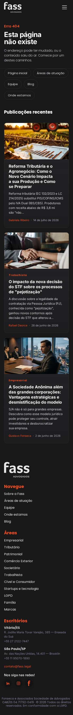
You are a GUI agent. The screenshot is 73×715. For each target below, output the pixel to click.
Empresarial (18, 380)
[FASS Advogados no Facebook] (29, 683)
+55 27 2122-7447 (16, 641)
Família (10, 602)
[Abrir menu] (64, 7)
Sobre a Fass (14, 493)
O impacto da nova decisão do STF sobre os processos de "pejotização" (35, 286)
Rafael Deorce (18, 325)
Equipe (13, 84)
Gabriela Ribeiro (19, 220)
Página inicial (17, 73)
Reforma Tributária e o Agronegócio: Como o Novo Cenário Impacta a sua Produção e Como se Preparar (32, 176)
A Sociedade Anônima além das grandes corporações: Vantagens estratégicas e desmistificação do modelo (36, 395)
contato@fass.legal (17, 666)
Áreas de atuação (50, 73)
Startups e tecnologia (21, 588)
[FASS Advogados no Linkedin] (8, 683)
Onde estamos (19, 95)
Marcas (10, 609)
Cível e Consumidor (19, 581)
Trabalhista (18, 275)
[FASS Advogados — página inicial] (12, 7)
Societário (12, 568)
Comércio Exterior (18, 561)
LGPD (8, 595)
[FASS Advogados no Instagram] (18, 683)
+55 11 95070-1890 (17, 658)
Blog (31, 84)
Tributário (12, 547)
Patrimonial (13, 554)
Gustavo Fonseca (20, 435)
